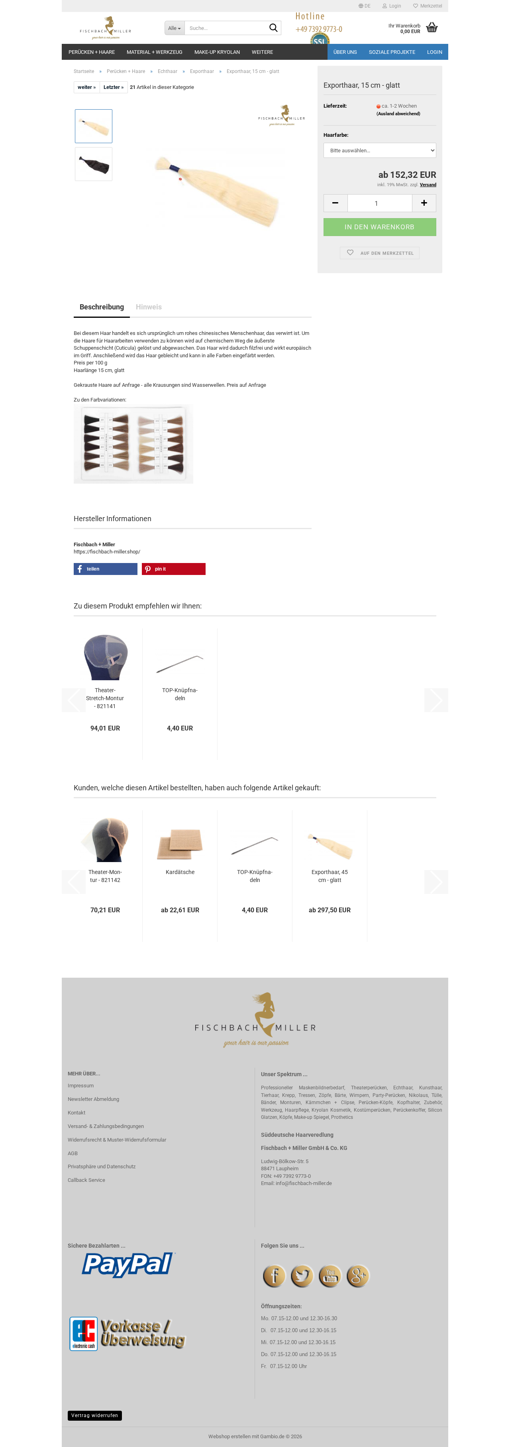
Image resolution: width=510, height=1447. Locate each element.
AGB (73, 1153)
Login (434, 52)
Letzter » (114, 87)
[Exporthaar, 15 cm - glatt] (215, 183)
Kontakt (76, 1113)
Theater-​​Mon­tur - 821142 (105, 876)
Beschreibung (102, 307)
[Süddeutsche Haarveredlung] (110, 28)
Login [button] (394, 6)
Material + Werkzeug (154, 52)
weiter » (87, 87)
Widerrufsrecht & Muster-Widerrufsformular (117, 1140)
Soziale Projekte (392, 52)
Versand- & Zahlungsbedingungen (106, 1126)
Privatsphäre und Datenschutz (101, 1166)
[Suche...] (273, 28)
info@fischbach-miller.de (304, 1183)
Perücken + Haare (92, 52)
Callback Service (86, 1180)
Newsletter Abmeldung (93, 1099)
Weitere (262, 52)
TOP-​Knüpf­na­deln (180, 694)
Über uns (345, 52)
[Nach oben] (488, 1435)
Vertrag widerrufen (94, 1415)
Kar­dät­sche (180, 872)
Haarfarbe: (336, 135)
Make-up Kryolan (217, 52)
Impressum (81, 1086)
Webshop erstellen (229, 1436)
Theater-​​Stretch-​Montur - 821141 (105, 698)
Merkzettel (430, 6)
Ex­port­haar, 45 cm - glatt (330, 876)
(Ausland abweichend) (398, 113)
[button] (365, 6)
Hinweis (149, 307)
